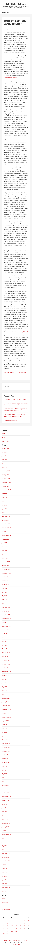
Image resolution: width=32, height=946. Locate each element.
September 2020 (6, 717)
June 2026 (4, 456)
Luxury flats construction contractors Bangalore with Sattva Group (9, 372)
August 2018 (5, 800)
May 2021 (4, 687)
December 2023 (6, 569)
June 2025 (4, 501)
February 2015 (6, 887)
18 (28, 926)
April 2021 (4, 690)
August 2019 (5, 762)
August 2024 (5, 539)
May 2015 (4, 883)
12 (3, 926)
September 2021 (6, 671)
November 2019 (6, 751)
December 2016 (6, 861)
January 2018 (5, 827)
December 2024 (6, 524)
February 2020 (6, 743)
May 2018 (4, 812)
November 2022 (6, 618)
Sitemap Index (24, 940)
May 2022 (4, 641)
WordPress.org (6, 909)
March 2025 (5, 512)
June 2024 (4, 546)
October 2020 (5, 713)
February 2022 (6, 653)
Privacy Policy (5, 441)
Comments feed (6, 906)
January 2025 (5, 520)
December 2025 (6, 478)
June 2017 (4, 842)
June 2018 (4, 808)
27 (7, 931)
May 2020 (4, 732)
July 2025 (4, 497)
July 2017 (4, 838)
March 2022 (5, 649)
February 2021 (6, 698)
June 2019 (4, 770)
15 (16, 926)
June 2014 (4, 891)
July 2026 (4, 452)
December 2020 (6, 706)
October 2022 (5, 622)
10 (24, 923)
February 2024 (6, 562)
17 (24, 926)
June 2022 (4, 637)
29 (16, 931)
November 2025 (6, 482)
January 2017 (5, 857)
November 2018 (6, 789)
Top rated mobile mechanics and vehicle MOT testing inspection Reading (23, 372)
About (3, 433)
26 (3, 931)
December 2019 (6, 747)
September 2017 (6, 834)
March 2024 (5, 558)
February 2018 (6, 823)
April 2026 (4, 463)
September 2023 (6, 581)
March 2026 (5, 467)
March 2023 (5, 603)
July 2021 (4, 679)
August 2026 (5, 448)
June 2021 (4, 683)
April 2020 (4, 736)
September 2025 (6, 490)
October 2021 (5, 668)
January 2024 (5, 565)
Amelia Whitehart (17, 29)
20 (7, 928)
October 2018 (5, 793)
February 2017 (6, 853)
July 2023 (4, 588)
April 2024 (4, 554)
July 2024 (4, 543)
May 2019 (4, 774)
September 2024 (6, 535)
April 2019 (4, 777)
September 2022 (6, 626)
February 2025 (6, 516)
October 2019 (5, 755)
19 (3, 928)
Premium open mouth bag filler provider (15, 399)
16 (20, 926)
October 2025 (5, 486)
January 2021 (5, 702)
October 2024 (5, 531)
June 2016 (4, 872)
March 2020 (5, 740)
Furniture (25, 29)
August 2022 (5, 630)
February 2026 (6, 471)
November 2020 (6, 709)
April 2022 (4, 645)
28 (12, 931)
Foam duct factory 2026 (10, 420)
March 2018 (5, 819)
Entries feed (5, 902)
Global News (16, 4)
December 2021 (6, 660)
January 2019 (5, 785)
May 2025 (4, 505)
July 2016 (4, 868)
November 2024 (6, 528)
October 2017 (5, 830)
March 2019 (5, 781)
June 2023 (4, 592)
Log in (3, 898)
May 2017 (4, 846)
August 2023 (5, 584)
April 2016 (4, 880)
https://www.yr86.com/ (21, 332)
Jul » (7, 933)
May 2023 (4, 596)
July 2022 (4, 634)
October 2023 (5, 577)
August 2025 (5, 493)
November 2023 (6, 573)
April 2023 (4, 600)
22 (16, 928)
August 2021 (5, 675)
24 (24, 928)
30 (20, 931)
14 (12, 926)
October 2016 (5, 865)
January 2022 (5, 656)
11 (28, 923)
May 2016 (4, 876)
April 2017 (4, 849)
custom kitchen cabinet (10, 77)
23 (20, 928)
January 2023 (5, 611)
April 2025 (4, 509)
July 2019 (4, 766)
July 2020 (4, 724)
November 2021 (6, 664)
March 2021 (5, 694)
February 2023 (6, 607)
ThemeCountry (16, 944)
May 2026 (4, 459)
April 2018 (4, 815)
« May (3, 933)
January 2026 (5, 475)
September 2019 (6, 759)
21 (12, 928)
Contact (4, 437)
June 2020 (4, 728)
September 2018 (6, 796)
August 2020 (5, 721)
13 (7, 926)
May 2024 (4, 550)
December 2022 (6, 615)
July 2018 (4, 804)
